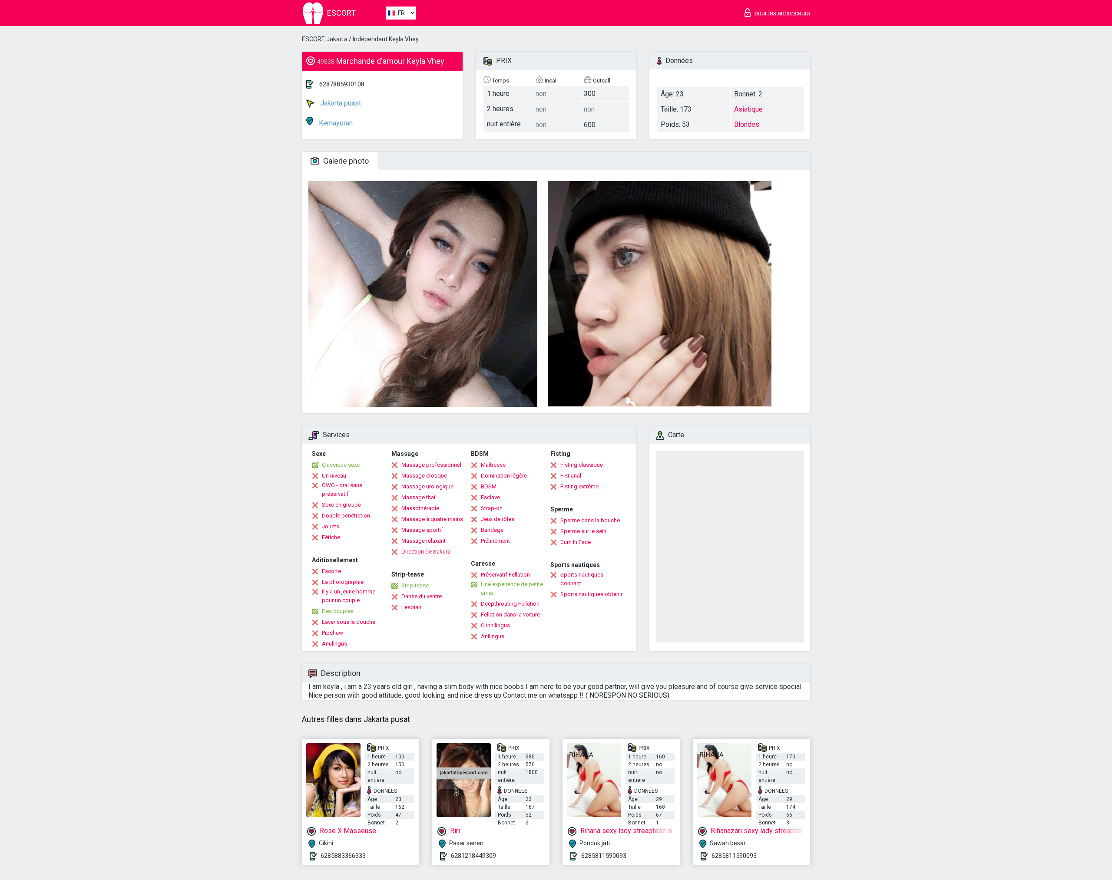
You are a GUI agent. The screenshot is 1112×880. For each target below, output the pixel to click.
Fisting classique (581, 464)
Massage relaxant (423, 540)
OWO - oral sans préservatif (342, 489)
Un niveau (334, 475)
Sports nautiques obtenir (591, 594)
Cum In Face (575, 542)
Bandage (492, 530)
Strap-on (492, 508)
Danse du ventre (421, 596)
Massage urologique (427, 486)
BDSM (488, 486)
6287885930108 (341, 84)
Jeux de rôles (497, 519)
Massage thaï (418, 497)
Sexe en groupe (341, 504)
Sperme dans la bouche (590, 520)
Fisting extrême (579, 486)
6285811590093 (603, 856)
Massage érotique (424, 475)
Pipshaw (332, 633)
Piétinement (495, 540)
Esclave (490, 497)
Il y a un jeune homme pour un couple (348, 595)
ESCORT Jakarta (325, 39)
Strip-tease (415, 585)
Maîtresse (493, 464)
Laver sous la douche (348, 622)
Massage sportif (422, 530)
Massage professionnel (431, 464)
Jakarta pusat (339, 103)
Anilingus (492, 636)
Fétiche (331, 537)
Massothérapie (420, 508)
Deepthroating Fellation (510, 603)
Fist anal (570, 475)
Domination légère (504, 475)
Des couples (338, 611)
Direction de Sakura (425, 551)
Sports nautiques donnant (581, 579)
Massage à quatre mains (432, 519)
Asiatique (748, 109)
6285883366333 (343, 856)
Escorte (331, 571)
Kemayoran (335, 123)
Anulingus (334, 643)
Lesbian (411, 607)
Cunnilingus (495, 625)
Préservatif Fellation (505, 574)
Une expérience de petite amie (512, 588)
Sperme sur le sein (583, 531)
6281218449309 (473, 856)
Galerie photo (345, 160)
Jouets (330, 526)
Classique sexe (341, 464)
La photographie (343, 582)
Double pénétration (346, 515)
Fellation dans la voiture (510, 614)
